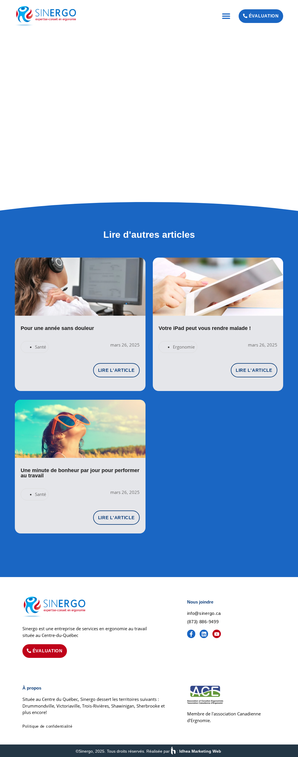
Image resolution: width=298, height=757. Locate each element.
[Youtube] (216, 634)
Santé (40, 347)
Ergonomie (184, 347)
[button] (226, 16)
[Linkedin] (204, 634)
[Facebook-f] (191, 634)
